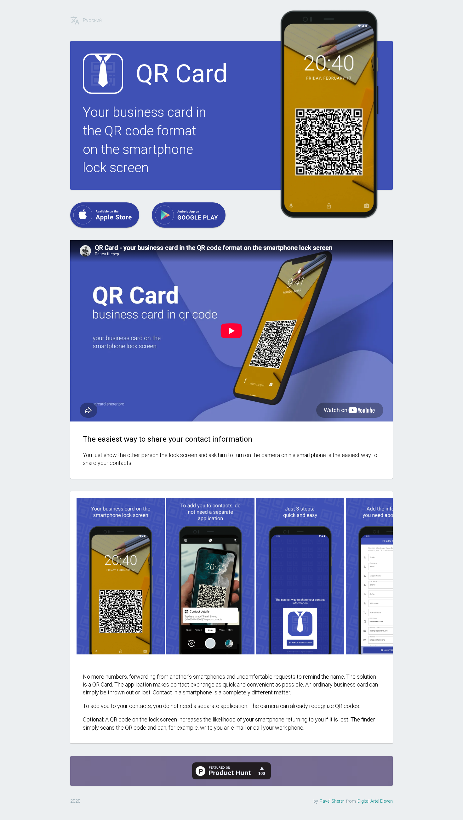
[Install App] (104, 215)
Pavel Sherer (332, 801)
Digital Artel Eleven (375, 801)
